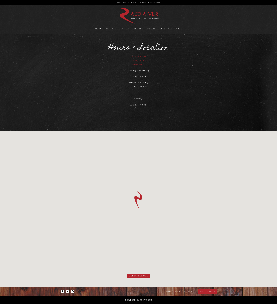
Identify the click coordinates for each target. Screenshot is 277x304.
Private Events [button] (155, 28)
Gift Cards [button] (175, 28)
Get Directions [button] (138, 275)
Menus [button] (99, 28)
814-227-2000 (154, 2)
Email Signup (207, 291)
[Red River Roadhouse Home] (138, 15)
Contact (189, 291)
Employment (173, 291)
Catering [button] (137, 28)
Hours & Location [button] (117, 28)
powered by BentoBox (138, 300)
